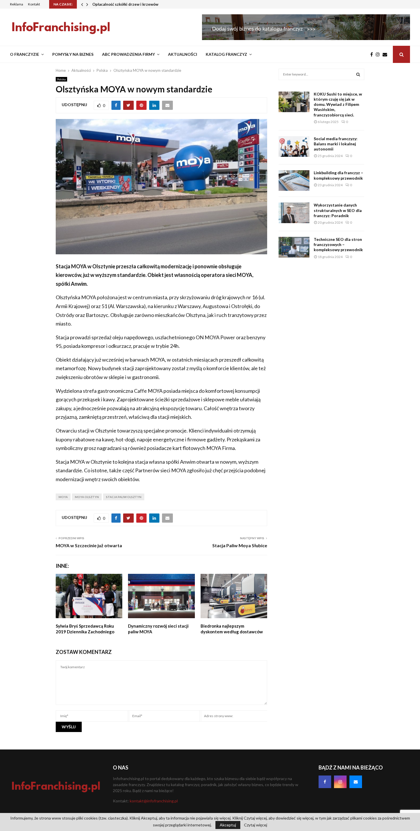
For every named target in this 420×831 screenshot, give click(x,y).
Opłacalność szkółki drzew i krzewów (125, 4)
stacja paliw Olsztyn (123, 497)
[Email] (386, 54)
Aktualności (182, 54)
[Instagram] (379, 54)
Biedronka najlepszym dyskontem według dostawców (232, 628)
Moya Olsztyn (87, 497)
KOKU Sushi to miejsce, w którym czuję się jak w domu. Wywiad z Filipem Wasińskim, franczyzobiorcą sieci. (338, 104)
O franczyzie (24, 54)
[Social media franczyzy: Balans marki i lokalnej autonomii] (294, 146)
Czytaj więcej (255, 825)
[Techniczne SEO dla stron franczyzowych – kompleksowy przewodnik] (294, 247)
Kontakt (34, 4)
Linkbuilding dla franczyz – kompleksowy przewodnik (338, 175)
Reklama (16, 4)
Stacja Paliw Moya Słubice (239, 545)
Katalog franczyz (226, 54)
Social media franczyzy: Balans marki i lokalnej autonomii (335, 143)
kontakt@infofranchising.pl (154, 800)
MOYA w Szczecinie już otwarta (89, 545)
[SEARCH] (358, 74)
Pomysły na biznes (72, 54)
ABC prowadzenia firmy (128, 54)
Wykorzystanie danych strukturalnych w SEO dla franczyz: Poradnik (338, 210)
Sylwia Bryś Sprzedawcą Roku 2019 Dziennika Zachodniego (85, 628)
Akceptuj (228, 824)
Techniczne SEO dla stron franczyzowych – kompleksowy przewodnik (338, 244)
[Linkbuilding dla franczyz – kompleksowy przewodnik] (294, 180)
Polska (61, 79)
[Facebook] (373, 54)
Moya (63, 497)
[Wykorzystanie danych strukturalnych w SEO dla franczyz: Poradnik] (294, 213)
